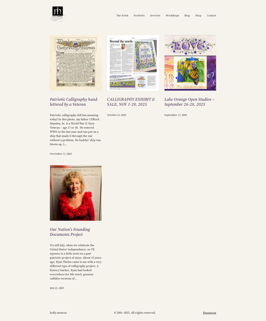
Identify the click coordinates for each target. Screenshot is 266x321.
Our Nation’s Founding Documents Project (70, 232)
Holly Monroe (58, 313)
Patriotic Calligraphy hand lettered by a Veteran (73, 102)
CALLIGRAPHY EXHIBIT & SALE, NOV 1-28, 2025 (131, 102)
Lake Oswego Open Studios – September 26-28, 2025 (189, 102)
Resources (209, 313)
